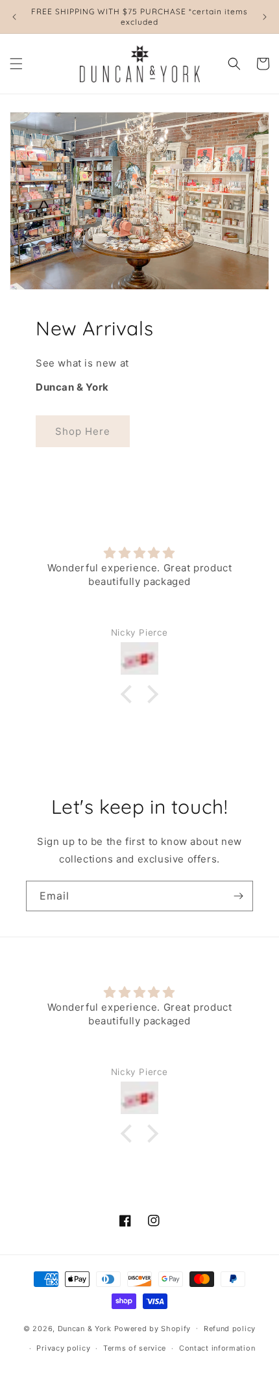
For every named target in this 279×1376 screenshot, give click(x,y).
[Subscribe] (238, 896)
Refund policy (230, 1328)
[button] (16, 63)
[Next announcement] (264, 17)
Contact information (217, 1348)
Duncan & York (85, 1327)
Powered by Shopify (152, 1327)
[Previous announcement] (14, 17)
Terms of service (134, 1348)
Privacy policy (63, 1348)
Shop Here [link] (82, 431)
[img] (139, 553)
